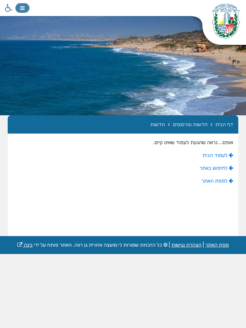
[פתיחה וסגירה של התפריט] (22, 8)
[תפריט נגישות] (8, 8)
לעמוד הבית (215, 155)
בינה (25, 245)
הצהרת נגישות (186, 245)
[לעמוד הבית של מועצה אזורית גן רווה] (219, 25)
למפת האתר (215, 181)
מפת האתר (217, 245)
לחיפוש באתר (214, 168)
